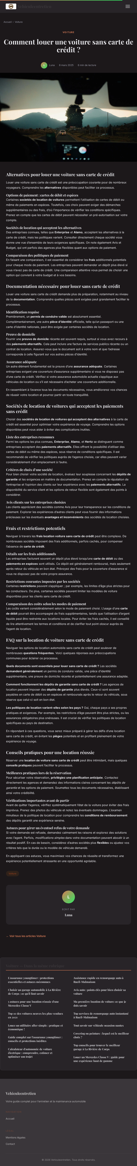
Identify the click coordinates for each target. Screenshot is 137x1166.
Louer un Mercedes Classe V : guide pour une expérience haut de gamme (99, 1059)
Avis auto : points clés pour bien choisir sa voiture (99, 991)
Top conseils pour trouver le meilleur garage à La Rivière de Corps (96, 1047)
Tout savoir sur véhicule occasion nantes (98, 1025)
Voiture (19, 21)
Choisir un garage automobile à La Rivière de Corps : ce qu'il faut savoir (34, 991)
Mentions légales (15, 1137)
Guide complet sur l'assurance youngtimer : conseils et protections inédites (35, 1039)
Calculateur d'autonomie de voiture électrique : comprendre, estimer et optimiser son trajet (30, 1053)
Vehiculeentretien (34, 6)
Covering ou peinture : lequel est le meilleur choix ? (101, 1035)
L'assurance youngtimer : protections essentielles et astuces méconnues (31, 979)
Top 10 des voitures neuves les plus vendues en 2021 (35, 1015)
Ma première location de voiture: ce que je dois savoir (99, 1003)
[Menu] (127, 6)
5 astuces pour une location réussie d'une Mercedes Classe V (33, 1003)
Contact (10, 1143)
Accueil (8, 21)
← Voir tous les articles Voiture (26, 936)
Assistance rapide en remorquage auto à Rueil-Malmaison (98, 979)
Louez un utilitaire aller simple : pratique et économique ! (35, 1027)
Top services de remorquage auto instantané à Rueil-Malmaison (101, 1015)
